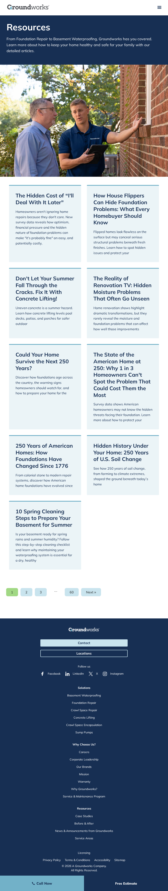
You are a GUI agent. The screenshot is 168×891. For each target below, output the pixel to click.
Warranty (84, 781)
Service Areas (84, 838)
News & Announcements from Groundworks (84, 831)
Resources (84, 808)
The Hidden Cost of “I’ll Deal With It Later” (45, 199)
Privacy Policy (52, 860)
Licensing (84, 853)
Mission (84, 774)
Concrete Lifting (84, 717)
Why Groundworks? (84, 789)
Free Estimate (126, 883)
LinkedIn (78, 673)
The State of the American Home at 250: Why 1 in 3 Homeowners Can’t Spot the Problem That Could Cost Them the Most (122, 374)
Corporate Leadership (84, 759)
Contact (84, 643)
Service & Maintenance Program (84, 796)
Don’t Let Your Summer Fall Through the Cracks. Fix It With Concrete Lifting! (45, 288)
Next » (91, 592)
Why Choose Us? (84, 744)
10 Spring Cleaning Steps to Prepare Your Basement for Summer (44, 518)
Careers (84, 752)
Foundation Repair (84, 703)
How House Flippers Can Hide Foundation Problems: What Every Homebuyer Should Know (121, 209)
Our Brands (84, 767)
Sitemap (119, 860)
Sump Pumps (84, 732)
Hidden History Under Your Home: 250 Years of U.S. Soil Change (121, 453)
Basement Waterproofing (84, 695)
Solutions (84, 688)
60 (74, 593)
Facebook (54, 673)
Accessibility (102, 860)
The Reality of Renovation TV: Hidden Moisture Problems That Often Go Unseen (122, 288)
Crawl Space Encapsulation (84, 725)
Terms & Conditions (77, 860)
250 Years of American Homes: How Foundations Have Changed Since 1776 (44, 456)
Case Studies (84, 816)
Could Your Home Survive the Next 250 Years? (42, 361)
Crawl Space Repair (84, 710)
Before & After (84, 823)
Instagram (117, 673)
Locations (84, 653)
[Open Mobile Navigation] (159, 7)
